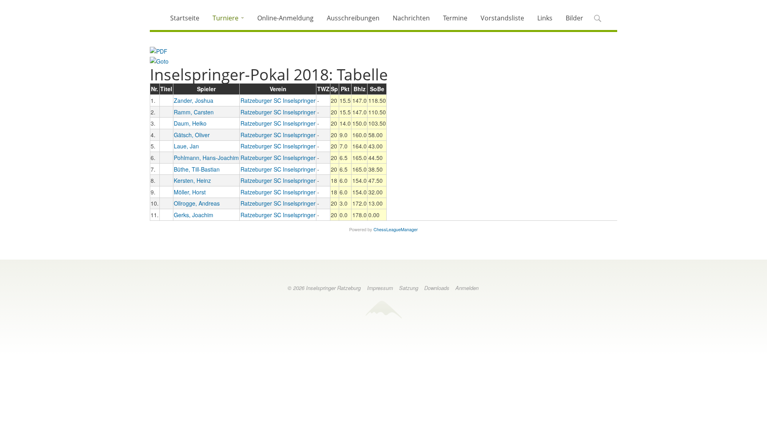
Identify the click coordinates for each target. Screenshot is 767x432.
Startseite (184, 18)
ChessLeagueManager (396, 229)
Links (544, 18)
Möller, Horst (190, 192)
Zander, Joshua (193, 100)
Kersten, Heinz (192, 180)
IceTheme (383, 309)
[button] (597, 19)
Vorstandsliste (502, 18)
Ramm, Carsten (194, 112)
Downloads (436, 288)
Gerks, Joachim (193, 215)
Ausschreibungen (353, 18)
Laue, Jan (186, 146)
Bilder (574, 18)
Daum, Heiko (190, 123)
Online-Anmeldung (285, 18)
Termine (455, 18)
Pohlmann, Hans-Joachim (206, 158)
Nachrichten (411, 18)
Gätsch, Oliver (192, 135)
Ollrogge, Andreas (197, 203)
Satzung (408, 288)
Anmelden (467, 288)
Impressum (380, 288)
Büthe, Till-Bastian (197, 169)
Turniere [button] (226, 18)
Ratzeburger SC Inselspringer (278, 100)
